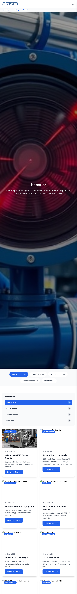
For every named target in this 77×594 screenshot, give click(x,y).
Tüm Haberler (19, 374)
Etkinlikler (49, 381)
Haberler (26, 10)
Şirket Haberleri (58, 374)
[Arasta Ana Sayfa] (10, 3)
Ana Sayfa (17, 10)
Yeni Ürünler (38, 374)
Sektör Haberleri (30, 381)
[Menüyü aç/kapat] (73, 4)
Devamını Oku (12, 472)
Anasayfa (7, 10)
